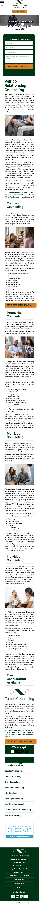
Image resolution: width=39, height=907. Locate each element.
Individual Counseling (14, 787)
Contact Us (19, 887)
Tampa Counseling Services (19, 875)
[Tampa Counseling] (19, 853)
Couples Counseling (13, 771)
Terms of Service (19, 883)
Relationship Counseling (15, 804)
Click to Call (20, 11)
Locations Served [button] (19, 892)
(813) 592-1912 (19, 8)
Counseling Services (14, 765)
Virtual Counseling (13, 815)
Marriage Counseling (14, 799)
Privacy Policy (19, 879)
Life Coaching (11, 793)
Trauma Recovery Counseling (18, 810)
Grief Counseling (12, 782)
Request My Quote (18, 66)
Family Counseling (13, 776)
